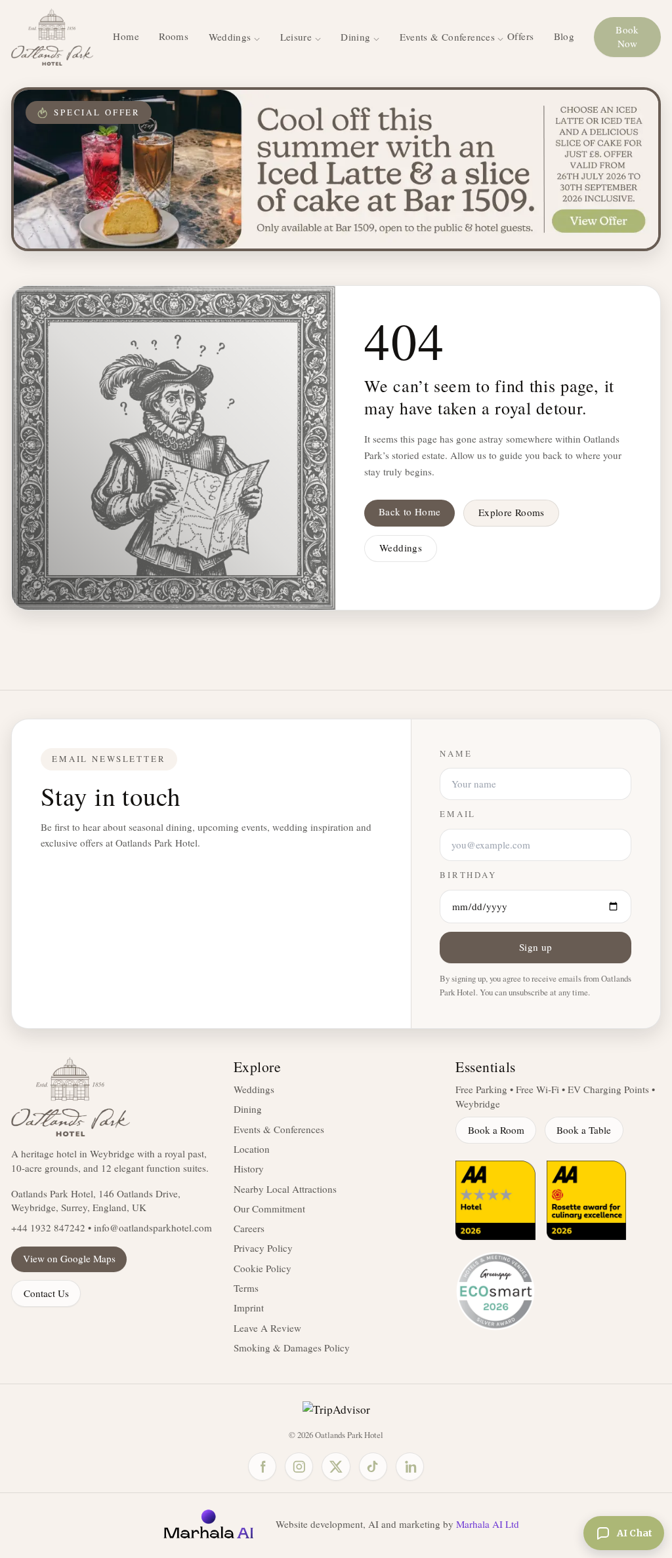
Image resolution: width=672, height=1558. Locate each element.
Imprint (249, 1307)
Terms (246, 1287)
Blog (564, 36)
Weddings (400, 547)
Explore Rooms (511, 512)
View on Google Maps (69, 1258)
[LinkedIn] (410, 1466)
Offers (520, 36)
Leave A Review (267, 1327)
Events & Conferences (279, 1129)
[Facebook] (262, 1466)
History (249, 1168)
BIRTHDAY (468, 875)
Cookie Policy (262, 1268)
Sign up (536, 946)
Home (126, 36)
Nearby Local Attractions (285, 1188)
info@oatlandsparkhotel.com (153, 1227)
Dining (248, 1108)
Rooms (173, 36)
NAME (456, 753)
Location (252, 1148)
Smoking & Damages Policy (292, 1347)
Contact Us (46, 1293)
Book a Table (583, 1129)
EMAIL (458, 814)
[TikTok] (373, 1466)
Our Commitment (269, 1208)
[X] (336, 1466)
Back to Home (410, 511)
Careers (249, 1228)
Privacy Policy (263, 1247)
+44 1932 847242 (48, 1227)
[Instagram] (299, 1466)
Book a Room (496, 1129)
